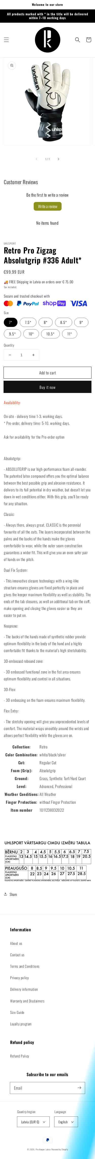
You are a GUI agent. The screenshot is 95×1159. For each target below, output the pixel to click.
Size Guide (17, 1012)
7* (10, 322)
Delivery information (24, 989)
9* (81, 322)
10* (31, 333)
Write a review (47, 206)
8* (45, 322)
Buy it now (48, 387)
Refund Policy (19, 1056)
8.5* (63, 322)
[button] (6, 39)
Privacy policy (19, 977)
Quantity (9, 345)
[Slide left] (36, 158)
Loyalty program (21, 1023)
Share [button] (13, 894)
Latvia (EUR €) (30, 1121)
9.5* (12, 333)
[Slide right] (58, 158)
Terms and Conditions (25, 966)
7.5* (28, 322)
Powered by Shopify (59, 1149)
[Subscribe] (79, 1087)
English (63, 1121)
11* (69, 333)
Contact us (17, 954)
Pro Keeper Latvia (43, 1149)
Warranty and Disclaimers (27, 1000)
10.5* (50, 333)
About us (16, 943)
